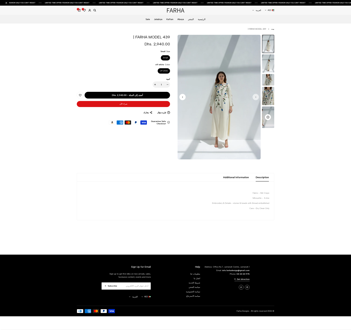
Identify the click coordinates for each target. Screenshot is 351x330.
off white (164, 71)
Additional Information (236, 177)
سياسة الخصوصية (193, 292)
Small (165, 58)
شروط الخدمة (194, 283)
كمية (168, 79)
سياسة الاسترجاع (193, 296)
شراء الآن (123, 104)
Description (262, 177)
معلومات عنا (195, 274)
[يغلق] (6, 3)
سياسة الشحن (194, 287)
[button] (80, 95)
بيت (272, 29)
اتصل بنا (197, 278)
